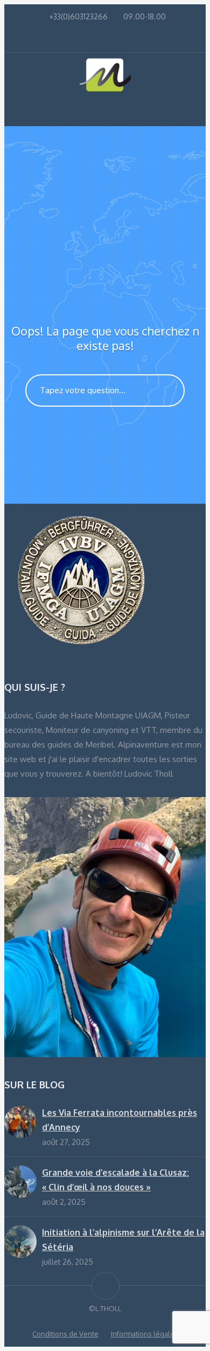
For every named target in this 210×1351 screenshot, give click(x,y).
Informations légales (144, 1333)
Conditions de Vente (65, 1333)
